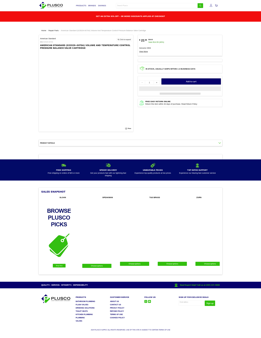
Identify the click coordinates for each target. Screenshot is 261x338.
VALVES (79, 321)
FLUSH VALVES (82, 305)
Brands (92, 6)
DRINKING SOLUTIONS (85, 308)
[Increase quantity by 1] (157, 83)
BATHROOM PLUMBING (85, 301)
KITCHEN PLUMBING (84, 314)
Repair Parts (53, 31)
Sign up (209, 303)
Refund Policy (117, 311)
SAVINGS (102, 6)
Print (129, 128)
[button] (180, 88)
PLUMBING (80, 318)
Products (81, 6)
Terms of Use (116, 314)
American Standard (48, 39)
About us (114, 301)
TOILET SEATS (82, 311)
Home (43, 31)
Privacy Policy (117, 308)
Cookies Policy (117, 318)
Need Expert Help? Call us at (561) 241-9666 (200, 285)
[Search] (200, 5)
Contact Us (115, 305)
